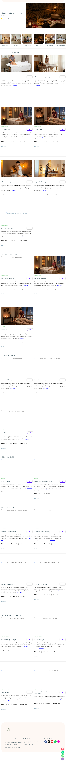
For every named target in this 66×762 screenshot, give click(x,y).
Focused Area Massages (61, 45)
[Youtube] (52, 741)
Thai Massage (38, 129)
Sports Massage (5, 330)
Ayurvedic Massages (27, 45)
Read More (15, 85)
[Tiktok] (49, 741)
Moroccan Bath (38, 45)
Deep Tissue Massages (7, 278)
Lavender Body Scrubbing (8, 584)
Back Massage (5, 692)
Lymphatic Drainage (40, 182)
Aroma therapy (5, 77)
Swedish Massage (6, 129)
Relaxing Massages (5, 45)
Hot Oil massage (6, 433)
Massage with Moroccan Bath (43, 481)
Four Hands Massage (7, 228)
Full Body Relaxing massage (42, 77)
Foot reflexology (39, 639)
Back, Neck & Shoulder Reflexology (41, 692)
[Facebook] (45, 741)
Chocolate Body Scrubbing (42, 532)
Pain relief (16, 45)
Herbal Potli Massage (40, 380)
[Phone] (62, 752)
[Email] (62, 749)
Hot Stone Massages (40, 278)
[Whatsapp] (55, 741)
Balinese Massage (6, 182)
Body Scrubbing (50, 45)
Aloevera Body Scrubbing (8, 532)
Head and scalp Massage (8, 639)
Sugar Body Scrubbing (40, 584)
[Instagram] (58, 741)
